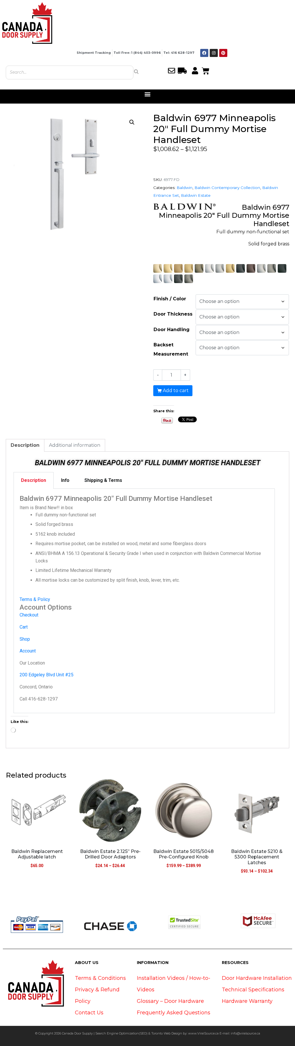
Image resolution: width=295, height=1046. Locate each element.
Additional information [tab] (74, 445)
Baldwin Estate (196, 195)
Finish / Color (170, 298)
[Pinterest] (223, 53)
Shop (25, 639)
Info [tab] (65, 480)
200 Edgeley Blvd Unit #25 (46, 674)
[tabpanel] (144, 601)
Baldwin (184, 187)
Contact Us (89, 1012)
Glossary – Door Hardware (170, 1001)
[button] (147, 94)
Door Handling (172, 329)
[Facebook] (204, 53)
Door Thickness (173, 314)
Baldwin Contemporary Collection (227, 187)
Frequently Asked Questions (173, 1012)
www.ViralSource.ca (203, 1033)
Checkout (29, 615)
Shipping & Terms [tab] (103, 480)
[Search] (136, 71)
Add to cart (176, 390)
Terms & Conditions (100, 978)
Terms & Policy (35, 599)
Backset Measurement (171, 349)
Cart (24, 627)
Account (28, 651)
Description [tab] (25, 445)
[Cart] (205, 70)
